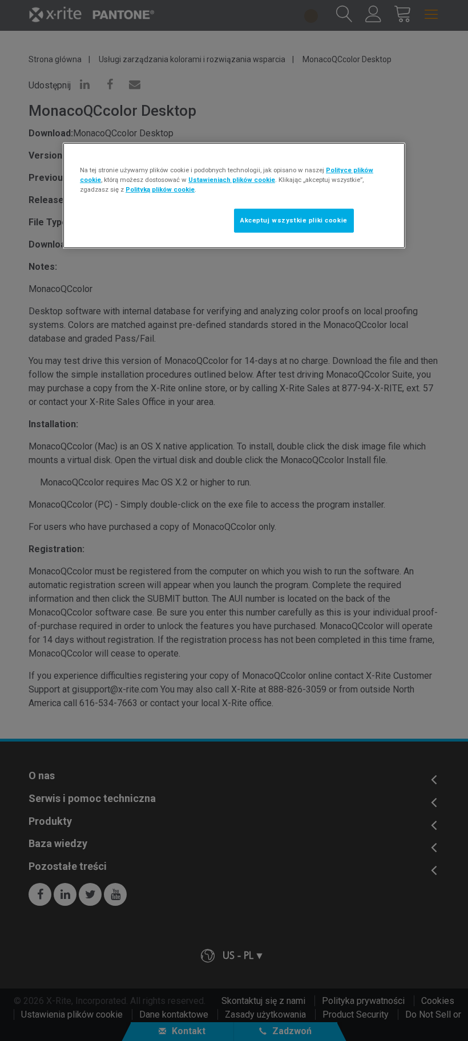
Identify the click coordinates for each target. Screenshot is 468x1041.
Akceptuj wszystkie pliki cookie (294, 220)
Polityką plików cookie (160, 189)
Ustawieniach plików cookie (231, 180)
